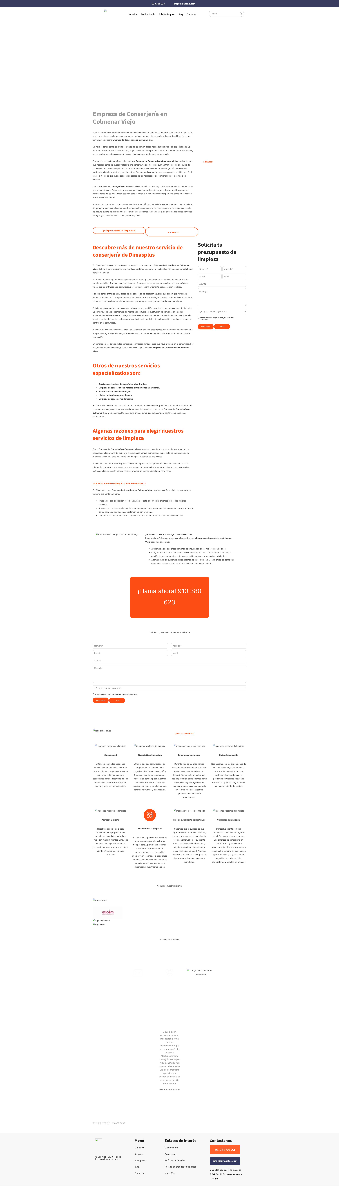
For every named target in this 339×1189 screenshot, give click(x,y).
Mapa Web (170, 1173)
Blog (181, 14)
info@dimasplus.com (184, 3)
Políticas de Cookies (175, 1160)
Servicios (139, 1153)
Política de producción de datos (180, 1166)
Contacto (191, 14)
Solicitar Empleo (167, 14)
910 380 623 (158, 3)
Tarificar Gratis (148, 14)
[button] (225, 1149)
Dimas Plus (140, 1147)
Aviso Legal (170, 1153)
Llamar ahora (171, 1147)
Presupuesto (141, 1160)
